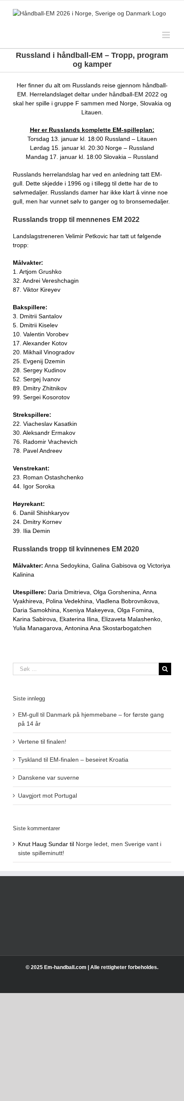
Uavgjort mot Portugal (47, 795)
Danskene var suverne (48, 777)
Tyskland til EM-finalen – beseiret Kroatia (73, 759)
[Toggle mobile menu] (166, 34)
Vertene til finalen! (42, 741)
